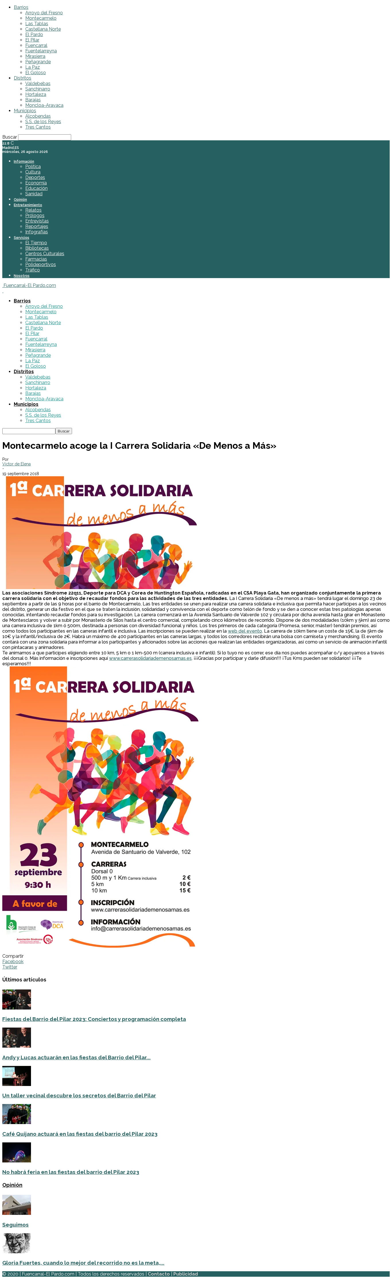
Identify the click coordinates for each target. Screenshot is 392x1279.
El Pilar (32, 40)
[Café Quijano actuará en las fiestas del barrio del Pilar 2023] (16, 1122)
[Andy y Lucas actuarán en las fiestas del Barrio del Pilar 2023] (16, 1046)
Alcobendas (38, 116)
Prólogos (34, 215)
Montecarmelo (41, 18)
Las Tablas (36, 23)
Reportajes (36, 226)
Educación (36, 188)
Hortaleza (35, 94)
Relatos (33, 210)
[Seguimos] (16, 1213)
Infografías (36, 232)
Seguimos (15, 1224)
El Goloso (35, 72)
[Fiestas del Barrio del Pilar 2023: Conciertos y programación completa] (16, 1008)
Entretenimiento (28, 205)
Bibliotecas (37, 248)
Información (24, 162)
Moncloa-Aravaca (44, 105)
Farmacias (36, 259)
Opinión (20, 200)
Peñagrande (38, 61)
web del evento (245, 631)
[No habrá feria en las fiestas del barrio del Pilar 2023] (16, 1161)
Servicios (21, 238)
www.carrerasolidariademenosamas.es (150, 658)
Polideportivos (40, 264)
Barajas (33, 100)
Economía (36, 183)
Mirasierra (35, 56)
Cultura (32, 172)
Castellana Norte (43, 29)
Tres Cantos (38, 127)
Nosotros (22, 276)
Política (33, 166)
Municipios (25, 110)
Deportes (35, 177)
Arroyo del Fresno (44, 12)
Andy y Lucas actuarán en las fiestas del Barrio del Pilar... (76, 1057)
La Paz (32, 67)
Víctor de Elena (16, 464)
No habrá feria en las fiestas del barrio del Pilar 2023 (70, 1172)
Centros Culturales (44, 253)
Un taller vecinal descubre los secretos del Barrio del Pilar (79, 1095)
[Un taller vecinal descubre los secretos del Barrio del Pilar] (16, 1084)
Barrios (21, 7)
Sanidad (33, 193)
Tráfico (32, 270)
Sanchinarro (37, 89)
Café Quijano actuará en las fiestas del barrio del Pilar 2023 (80, 1134)
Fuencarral (36, 45)
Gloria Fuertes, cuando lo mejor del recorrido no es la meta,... (83, 1263)
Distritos (22, 78)
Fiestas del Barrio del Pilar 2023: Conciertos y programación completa (94, 1019)
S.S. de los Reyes (43, 121)
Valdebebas (38, 83)
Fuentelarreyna (41, 51)
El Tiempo (36, 242)
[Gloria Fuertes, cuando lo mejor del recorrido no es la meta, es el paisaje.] (16, 1251)
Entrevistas (37, 221)
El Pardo (34, 34)
